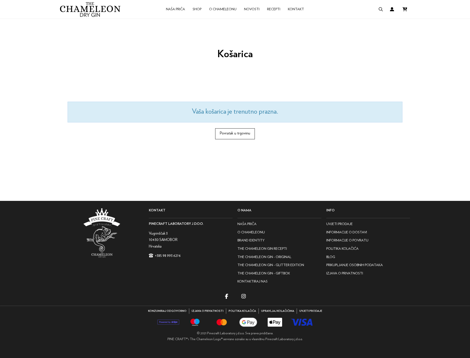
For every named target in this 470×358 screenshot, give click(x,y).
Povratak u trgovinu (235, 133)
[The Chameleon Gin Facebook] (226, 296)
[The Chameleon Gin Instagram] (243, 296)
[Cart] (404, 9)
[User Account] (392, 9)
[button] (381, 9)
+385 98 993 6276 (168, 255)
